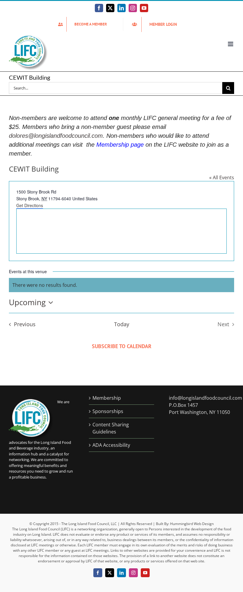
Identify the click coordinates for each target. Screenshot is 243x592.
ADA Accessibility (111, 445)
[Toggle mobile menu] (231, 44)
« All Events (221, 177)
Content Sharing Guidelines (110, 428)
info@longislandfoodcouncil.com (205, 398)
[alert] (121, 285)
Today (121, 324)
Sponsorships (107, 411)
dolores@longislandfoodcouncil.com (56, 135)
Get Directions (29, 205)
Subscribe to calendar (121, 346)
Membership (106, 398)
